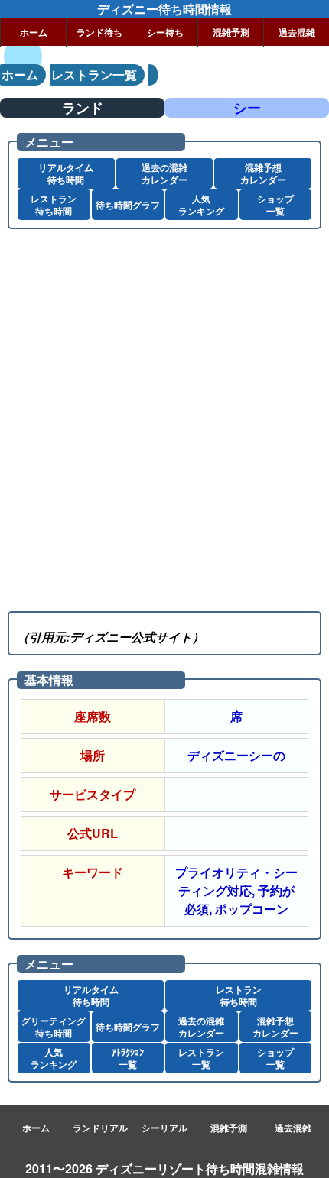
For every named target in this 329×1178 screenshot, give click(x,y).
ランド (82, 108)
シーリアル (164, 1127)
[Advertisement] (164, 416)
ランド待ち (99, 32)
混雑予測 (231, 32)
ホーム (33, 32)
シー (247, 108)
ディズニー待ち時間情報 (164, 9)
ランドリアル (100, 1127)
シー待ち (165, 32)
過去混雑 (297, 32)
